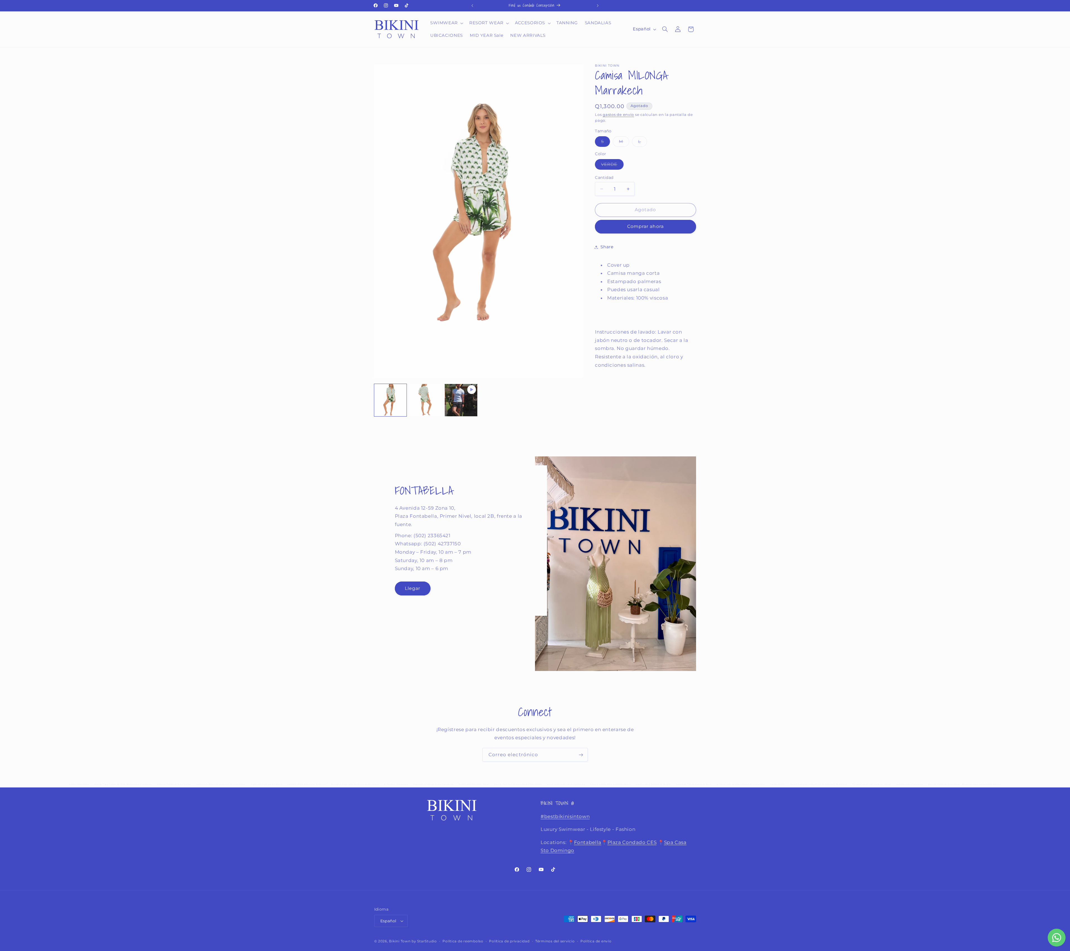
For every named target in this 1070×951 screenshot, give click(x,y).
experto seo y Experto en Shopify (653, 784)
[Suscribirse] (581, 755)
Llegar (412, 588)
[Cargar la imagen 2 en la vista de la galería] (425, 400)
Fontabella (587, 842)
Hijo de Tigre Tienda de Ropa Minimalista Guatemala (123, 784)
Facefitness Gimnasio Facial (474, 784)
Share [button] (606, 246)
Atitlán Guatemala (79, 784)
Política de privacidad (509, 941)
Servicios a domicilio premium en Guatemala (220, 784)
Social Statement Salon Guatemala (566, 784)
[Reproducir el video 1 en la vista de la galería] (461, 400)
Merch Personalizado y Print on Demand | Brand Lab (818, 784)
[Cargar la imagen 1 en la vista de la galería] (390, 400)
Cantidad (604, 177)
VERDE (612, 166)
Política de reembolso (462, 941)
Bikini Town (399, 941)
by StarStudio (424, 941)
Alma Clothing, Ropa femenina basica (610, 784)
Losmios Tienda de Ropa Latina (174, 784)
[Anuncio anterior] (472, 5)
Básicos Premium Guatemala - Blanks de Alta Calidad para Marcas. (964, 784)
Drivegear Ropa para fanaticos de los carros (355, 784)
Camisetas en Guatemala (909, 784)
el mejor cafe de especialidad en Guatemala (741, 784)
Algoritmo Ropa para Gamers (266, 784)
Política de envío (596, 941)
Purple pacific (777, 784)
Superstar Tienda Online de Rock (694, 784)
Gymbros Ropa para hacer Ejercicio (307, 784)
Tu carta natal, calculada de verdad (871, 784)
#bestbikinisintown (565, 816)
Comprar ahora (645, 226)
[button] (446, 23)
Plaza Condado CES (632, 842)
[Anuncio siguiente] (598, 5)
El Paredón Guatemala (396, 784)
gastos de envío (618, 115)
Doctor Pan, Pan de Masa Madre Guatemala (518, 784)
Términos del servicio (555, 941)
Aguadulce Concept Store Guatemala (434, 784)
